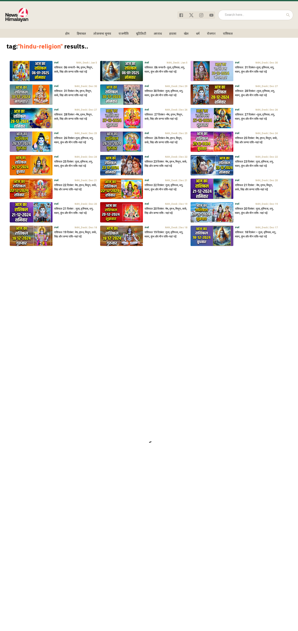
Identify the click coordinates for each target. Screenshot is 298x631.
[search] (288, 15)
